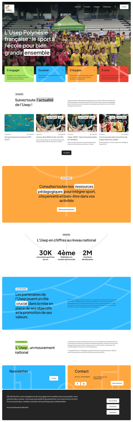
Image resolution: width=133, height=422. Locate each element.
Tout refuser (113, 406)
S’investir (87, 7)
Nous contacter (117, 383)
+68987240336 (97, 378)
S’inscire (53, 378)
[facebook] (77, 383)
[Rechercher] (115, 7)
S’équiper (97, 7)
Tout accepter (113, 400)
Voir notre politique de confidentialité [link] (17, 407)
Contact (124, 7)
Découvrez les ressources (66, 209)
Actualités (66, 152)
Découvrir (78, 7)
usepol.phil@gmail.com (100, 377)
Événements (107, 7)
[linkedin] (83, 383)
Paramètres (113, 412)
